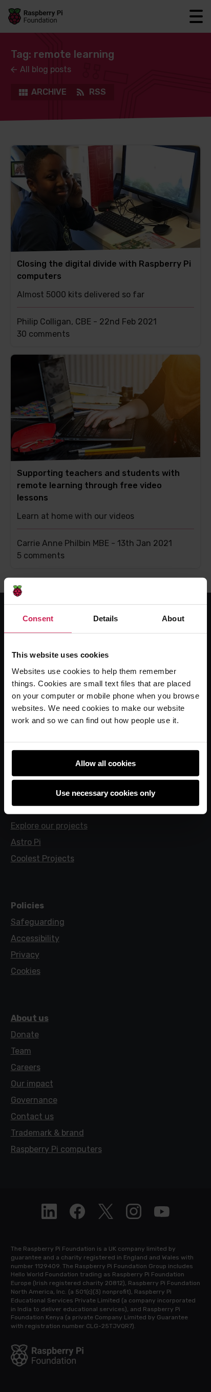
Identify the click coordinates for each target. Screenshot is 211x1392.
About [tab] (173, 618)
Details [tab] (105, 618)
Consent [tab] (38, 618)
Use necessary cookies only (105, 793)
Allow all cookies (105, 763)
